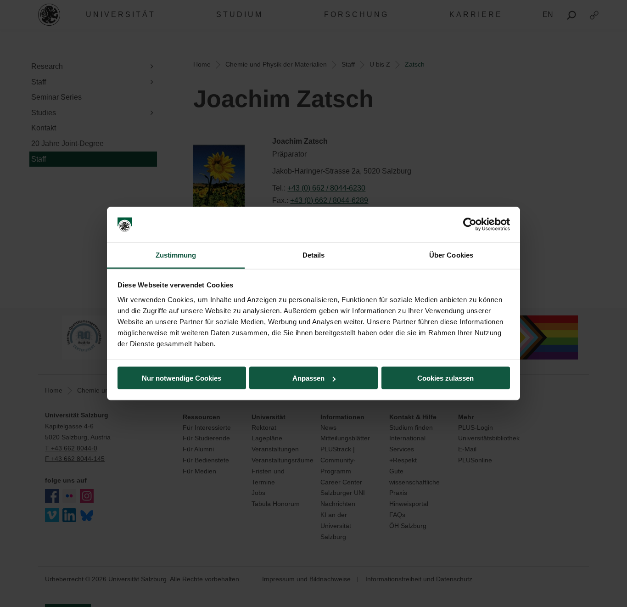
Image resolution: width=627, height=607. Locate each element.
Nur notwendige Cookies (181, 378)
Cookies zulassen (445, 378)
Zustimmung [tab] (176, 255)
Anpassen (308, 378)
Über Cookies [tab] (451, 255)
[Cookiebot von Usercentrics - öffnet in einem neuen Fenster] (470, 224)
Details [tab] (313, 255)
